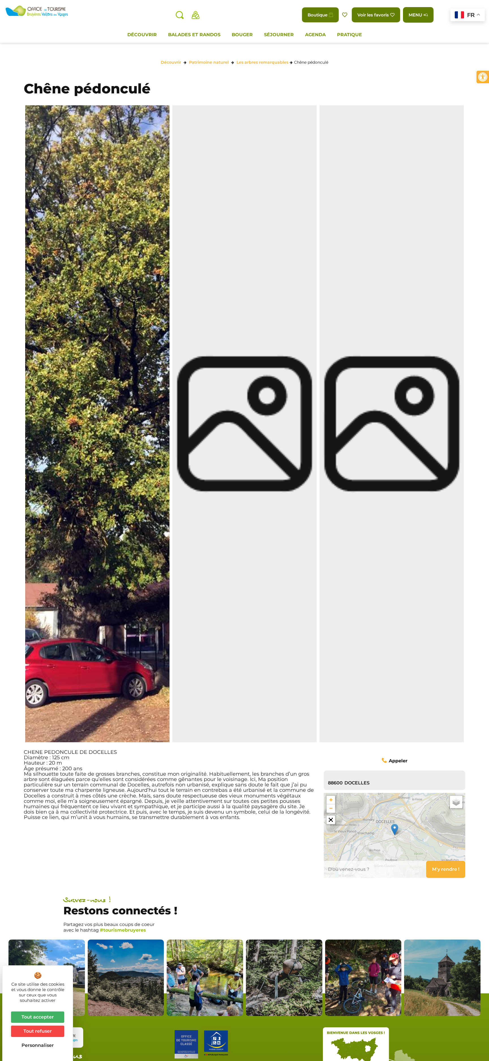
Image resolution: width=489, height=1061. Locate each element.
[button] (483, 77)
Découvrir (142, 34)
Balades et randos (194, 34)
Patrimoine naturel (209, 62)
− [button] (331, 808)
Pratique (349, 34)
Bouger (242, 34)
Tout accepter (38, 1017)
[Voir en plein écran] (331, 820)
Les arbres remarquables (262, 62)
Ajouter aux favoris (345, 15)
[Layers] (456, 802)
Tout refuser (37, 1031)
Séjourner (279, 34)
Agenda (315, 34)
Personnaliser (38, 1045)
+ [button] (331, 800)
